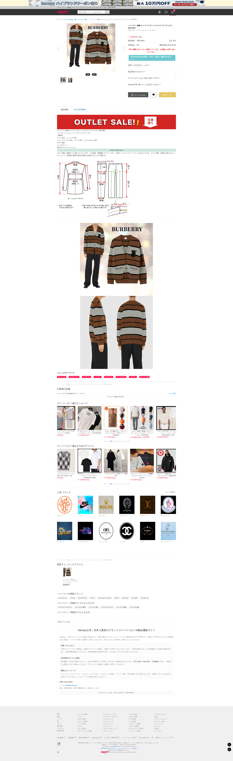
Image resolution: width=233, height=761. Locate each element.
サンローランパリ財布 (136, 728)
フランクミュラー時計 (84, 731)
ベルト (59, 723)
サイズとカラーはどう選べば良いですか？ (144, 78)
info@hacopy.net (71, 685)
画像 (88, 74)
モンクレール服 (159, 721)
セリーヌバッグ (108, 721)
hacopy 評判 (96, 737)
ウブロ (79, 726)
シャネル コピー (74, 377)
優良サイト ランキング (163, 737)
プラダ (72, 598)
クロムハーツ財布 (134, 724)
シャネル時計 (81, 724)
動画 (94, 74)
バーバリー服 (93, 607)
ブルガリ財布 (133, 714)
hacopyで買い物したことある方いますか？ (144, 84)
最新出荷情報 (83, 737)
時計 (58, 714)
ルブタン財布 (133, 717)
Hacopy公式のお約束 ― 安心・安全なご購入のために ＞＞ (151, 57)
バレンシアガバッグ (109, 728)
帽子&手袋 (60, 731)
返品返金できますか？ (136, 71)
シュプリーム (62, 598)
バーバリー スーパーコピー (146, 30)
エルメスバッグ (108, 724)
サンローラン (82, 598)
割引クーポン (167, 95)
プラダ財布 (132, 719)
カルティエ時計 (82, 721)
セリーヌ (125, 598)
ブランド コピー (121, 377)
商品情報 (64, 109)
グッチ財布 (132, 721)
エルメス (132, 377)
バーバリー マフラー (65, 607)
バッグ (59, 719)
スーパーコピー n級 (128, 737)
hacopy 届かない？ (145, 737)
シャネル (134, 598)
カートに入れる (140, 95)
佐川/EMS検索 (80, 109)
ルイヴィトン (86, 377)
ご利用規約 (71, 737)
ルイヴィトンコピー (160, 719)
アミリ (92, 598)
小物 (155, 717)
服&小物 (59, 726)
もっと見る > (171, 492)
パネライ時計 (81, 728)
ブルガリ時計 (81, 719)
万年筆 (156, 728)
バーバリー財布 (121, 607)
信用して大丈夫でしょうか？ (139, 65)
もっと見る (172, 393)
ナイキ (97, 377)
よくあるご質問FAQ (110, 737)
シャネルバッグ (108, 719)
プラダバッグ (107, 726)
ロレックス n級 (144, 377)
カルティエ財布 (134, 726)
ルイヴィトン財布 (134, 731)
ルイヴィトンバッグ (109, 714)
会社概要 (60, 737)
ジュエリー (60, 728)
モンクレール (61, 377)
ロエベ (117, 598)
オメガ (79, 717)
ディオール (144, 598)
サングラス (158, 731)
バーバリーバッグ (107, 607)
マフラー (157, 726)
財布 (58, 716)
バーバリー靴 (134, 607)
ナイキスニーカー (160, 714)
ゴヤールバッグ (108, 731)
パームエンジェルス (104, 598)
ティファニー (158, 724)
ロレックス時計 (82, 714)
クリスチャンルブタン (110, 717)
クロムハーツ (108, 377)
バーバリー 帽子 (80, 607)
